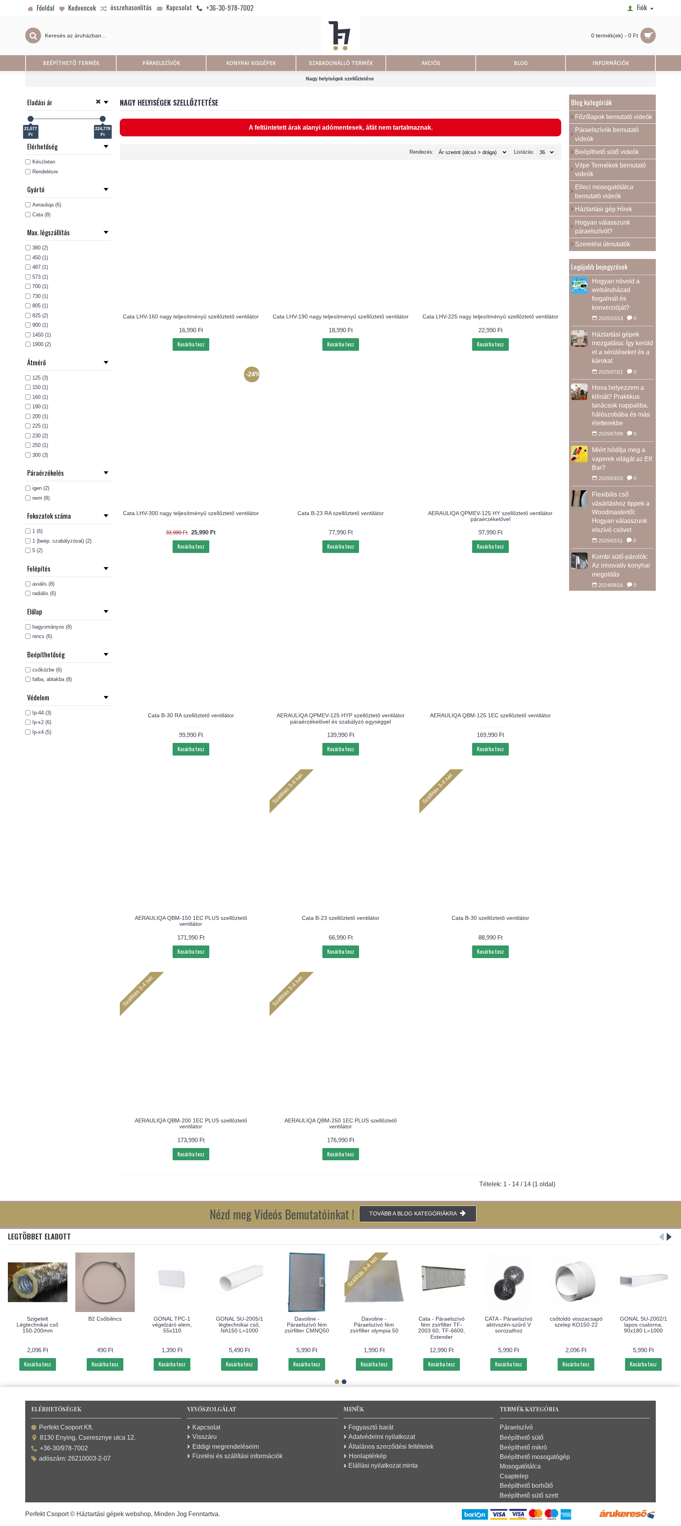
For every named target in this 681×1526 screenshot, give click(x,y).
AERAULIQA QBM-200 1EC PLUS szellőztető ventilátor (191, 1123)
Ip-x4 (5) (41, 732)
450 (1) (40, 258)
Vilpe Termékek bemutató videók (610, 169)
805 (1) (40, 306)
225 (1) (40, 426)
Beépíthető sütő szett (529, 1495)
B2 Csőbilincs (105, 1319)
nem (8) (41, 498)
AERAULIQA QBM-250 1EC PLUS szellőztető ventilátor (341, 1123)
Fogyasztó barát (370, 1427)
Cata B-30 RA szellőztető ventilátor (191, 715)
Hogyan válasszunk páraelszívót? (602, 226)
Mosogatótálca (520, 1466)
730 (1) (40, 296)
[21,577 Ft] (30, 119)
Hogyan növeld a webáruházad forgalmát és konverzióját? (616, 294)
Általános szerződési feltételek (391, 1446)
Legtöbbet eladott (39, 1236)
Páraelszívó (516, 1427)
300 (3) (40, 455)
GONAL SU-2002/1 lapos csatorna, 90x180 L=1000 (643, 1325)
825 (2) (40, 315)
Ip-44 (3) (41, 713)
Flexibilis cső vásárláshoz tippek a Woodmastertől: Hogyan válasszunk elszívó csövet (620, 512)
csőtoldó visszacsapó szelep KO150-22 (576, 1322)
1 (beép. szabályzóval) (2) (61, 541)
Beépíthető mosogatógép (535, 1456)
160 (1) (40, 397)
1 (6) (37, 531)
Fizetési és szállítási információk (237, 1456)
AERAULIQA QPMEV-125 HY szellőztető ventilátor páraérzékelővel (490, 516)
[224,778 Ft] (103, 119)
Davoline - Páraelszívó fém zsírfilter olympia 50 (374, 1325)
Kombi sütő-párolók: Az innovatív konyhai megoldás (621, 565)
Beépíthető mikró (523, 1447)
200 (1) (40, 416)
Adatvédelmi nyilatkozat (381, 1436)
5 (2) (37, 550)
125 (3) (40, 378)
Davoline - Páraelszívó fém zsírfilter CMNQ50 (307, 1325)
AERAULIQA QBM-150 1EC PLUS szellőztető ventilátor (191, 921)
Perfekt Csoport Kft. (66, 1427)
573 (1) (40, 277)
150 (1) (40, 387)
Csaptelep (514, 1476)
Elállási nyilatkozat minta (383, 1465)
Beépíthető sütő (521, 1437)
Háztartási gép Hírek (603, 209)
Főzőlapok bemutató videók (613, 117)
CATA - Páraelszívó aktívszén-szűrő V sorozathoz (508, 1325)
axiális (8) (43, 584)
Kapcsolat (206, 1427)
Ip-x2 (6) (41, 722)
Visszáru (204, 1436)
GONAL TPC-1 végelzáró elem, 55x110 (172, 1325)
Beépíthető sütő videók (607, 152)
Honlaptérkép (368, 1456)
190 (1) (40, 406)
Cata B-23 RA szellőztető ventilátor (341, 513)
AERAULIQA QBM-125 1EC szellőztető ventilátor (490, 715)
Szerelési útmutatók (602, 244)
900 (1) (40, 325)
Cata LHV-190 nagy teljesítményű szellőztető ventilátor (341, 316)
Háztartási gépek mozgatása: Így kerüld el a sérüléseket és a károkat (622, 347)
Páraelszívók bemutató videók (607, 134)
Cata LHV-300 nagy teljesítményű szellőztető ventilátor (191, 513)
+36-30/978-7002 (64, 1448)
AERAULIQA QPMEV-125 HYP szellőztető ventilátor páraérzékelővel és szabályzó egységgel (341, 718)
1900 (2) (41, 344)
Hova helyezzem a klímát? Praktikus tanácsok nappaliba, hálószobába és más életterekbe (621, 405)
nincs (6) (42, 636)
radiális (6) (44, 593)
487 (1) (40, 267)
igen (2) (40, 488)
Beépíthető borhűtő (526, 1485)
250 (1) (40, 445)
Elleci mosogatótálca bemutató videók (604, 191)
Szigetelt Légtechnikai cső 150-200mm (37, 1325)
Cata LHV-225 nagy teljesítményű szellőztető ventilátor (490, 316)
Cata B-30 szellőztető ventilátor (490, 918)
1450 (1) (41, 335)
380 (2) (40, 248)
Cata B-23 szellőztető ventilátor (341, 918)
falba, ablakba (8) (52, 679)
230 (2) (40, 436)
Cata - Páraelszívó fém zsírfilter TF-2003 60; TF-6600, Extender (441, 1328)
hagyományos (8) (52, 627)
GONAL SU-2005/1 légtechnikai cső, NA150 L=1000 (239, 1325)
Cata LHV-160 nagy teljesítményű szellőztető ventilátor (191, 316)
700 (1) (40, 286)
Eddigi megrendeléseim (225, 1446)
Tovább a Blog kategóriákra (413, 1213)
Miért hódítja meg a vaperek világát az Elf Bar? (622, 459)
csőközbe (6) (47, 670)
